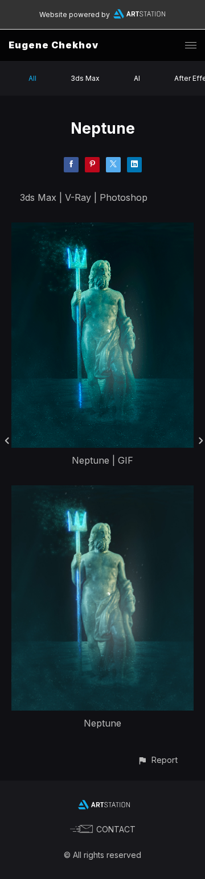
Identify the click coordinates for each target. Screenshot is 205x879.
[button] (157, 759)
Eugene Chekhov (54, 45)
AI (137, 78)
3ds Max (85, 78)
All (32, 78)
